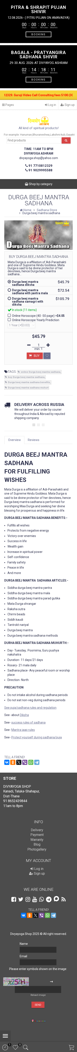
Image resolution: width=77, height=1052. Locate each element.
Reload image (38, 995)
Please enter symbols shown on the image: (38, 969)
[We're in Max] (56, 899)
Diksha (24, 715)
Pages (9, 105)
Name (24, 943)
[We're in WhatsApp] (41, 899)
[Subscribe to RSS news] (63, 899)
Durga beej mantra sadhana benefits (29, 382)
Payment (37, 835)
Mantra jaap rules (23, 730)
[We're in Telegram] (49, 899)
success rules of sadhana (28, 722)
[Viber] (24, 762)
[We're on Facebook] (13, 899)
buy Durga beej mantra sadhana (26, 377)
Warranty (36, 840)
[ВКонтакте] (6, 762)
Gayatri (70, 134)
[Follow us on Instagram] (27, 899)
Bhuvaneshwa (41, 134)
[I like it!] (46, 356)
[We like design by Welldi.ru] (32, 1021)
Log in (51, 105)
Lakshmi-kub (57, 134)
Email (23, 956)
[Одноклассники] (12, 762)
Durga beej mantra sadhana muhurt (28, 387)
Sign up (69, 105)
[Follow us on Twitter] (20, 899)
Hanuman (26, 134)
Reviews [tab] (33, 440)
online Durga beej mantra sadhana (40, 372)
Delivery (37, 830)
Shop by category (40, 184)
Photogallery (36, 849)
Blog (37, 844)
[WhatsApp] (30, 762)
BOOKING (38, 34)
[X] (18, 762)
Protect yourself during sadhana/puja (36, 737)
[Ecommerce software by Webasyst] (40, 1020)
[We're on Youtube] (34, 899)
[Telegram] (36, 762)
